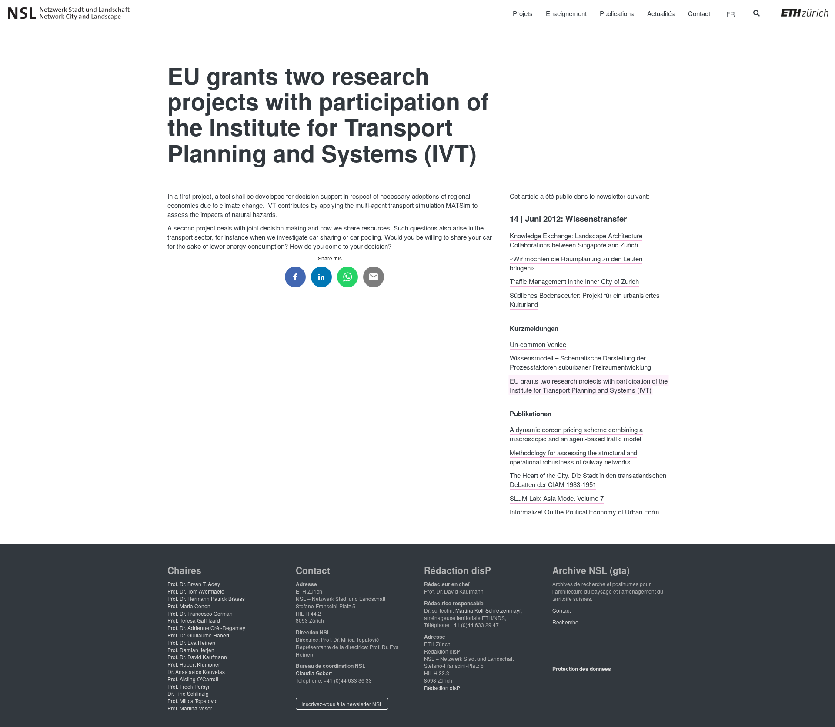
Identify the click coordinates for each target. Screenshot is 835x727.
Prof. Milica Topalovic (192, 700)
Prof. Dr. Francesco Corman (200, 613)
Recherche (565, 622)
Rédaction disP (442, 687)
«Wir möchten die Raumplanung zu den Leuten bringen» (576, 262)
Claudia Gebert (314, 673)
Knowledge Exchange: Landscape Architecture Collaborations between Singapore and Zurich (576, 240)
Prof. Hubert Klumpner (193, 664)
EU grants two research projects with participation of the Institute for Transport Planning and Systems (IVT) (589, 385)
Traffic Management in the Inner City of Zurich (574, 281)
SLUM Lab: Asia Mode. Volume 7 (557, 497)
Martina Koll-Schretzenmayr (488, 610)
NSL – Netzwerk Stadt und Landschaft (72, 13)
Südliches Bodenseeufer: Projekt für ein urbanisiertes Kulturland (585, 299)
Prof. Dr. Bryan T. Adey (193, 583)
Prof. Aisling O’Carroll (192, 679)
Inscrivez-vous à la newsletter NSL (342, 703)
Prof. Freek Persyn (189, 686)
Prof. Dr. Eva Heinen (191, 642)
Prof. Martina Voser (189, 708)
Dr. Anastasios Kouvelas (196, 671)
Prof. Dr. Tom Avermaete (195, 591)
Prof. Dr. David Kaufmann (197, 656)
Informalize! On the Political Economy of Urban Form (584, 511)
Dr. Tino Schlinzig (188, 693)
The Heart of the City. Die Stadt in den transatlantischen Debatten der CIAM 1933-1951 (588, 479)
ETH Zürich (797, 13)
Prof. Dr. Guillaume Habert (198, 635)
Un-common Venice (538, 343)
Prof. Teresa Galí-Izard (193, 620)
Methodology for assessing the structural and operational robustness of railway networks (573, 456)
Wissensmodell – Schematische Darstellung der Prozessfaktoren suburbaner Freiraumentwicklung (580, 362)
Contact (561, 610)
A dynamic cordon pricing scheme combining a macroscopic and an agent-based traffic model (576, 434)
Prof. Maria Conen (188, 606)
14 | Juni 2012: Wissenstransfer (568, 218)
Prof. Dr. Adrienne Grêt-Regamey (206, 627)
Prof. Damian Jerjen (190, 650)
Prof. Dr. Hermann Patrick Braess (206, 598)
